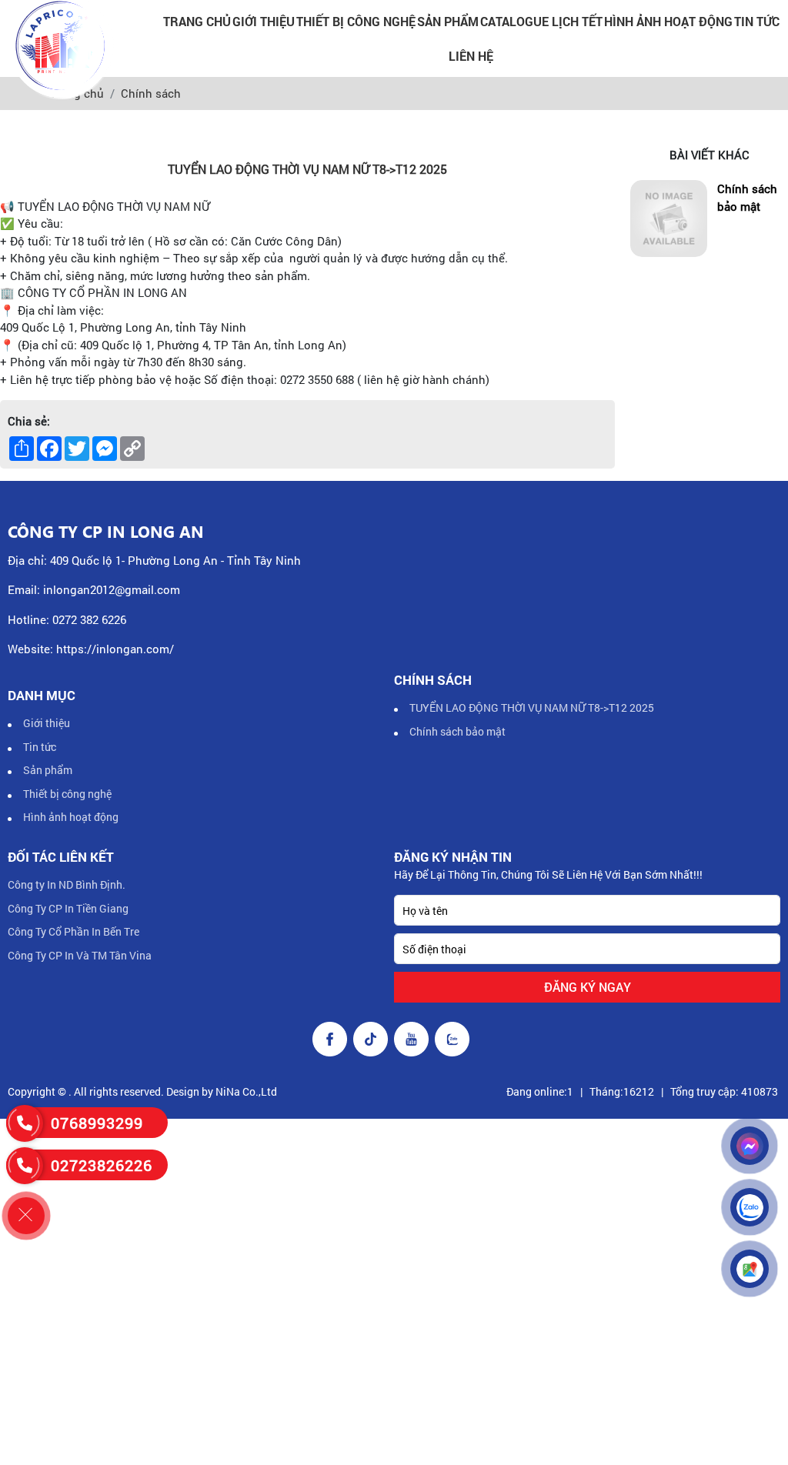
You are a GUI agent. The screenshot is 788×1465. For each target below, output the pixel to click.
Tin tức (757, 21)
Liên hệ (471, 56)
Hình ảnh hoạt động (668, 21)
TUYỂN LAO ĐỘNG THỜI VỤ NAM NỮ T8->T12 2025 (531, 707)
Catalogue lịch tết (541, 21)
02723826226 (101, 1165)
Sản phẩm (448, 21)
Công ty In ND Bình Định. (66, 884)
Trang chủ (197, 21)
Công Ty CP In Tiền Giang (68, 908)
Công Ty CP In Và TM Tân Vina (80, 955)
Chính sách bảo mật (747, 197)
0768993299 (97, 1123)
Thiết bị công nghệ (356, 21)
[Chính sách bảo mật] (668, 218)
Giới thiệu (263, 21)
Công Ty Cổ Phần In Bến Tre (73, 931)
